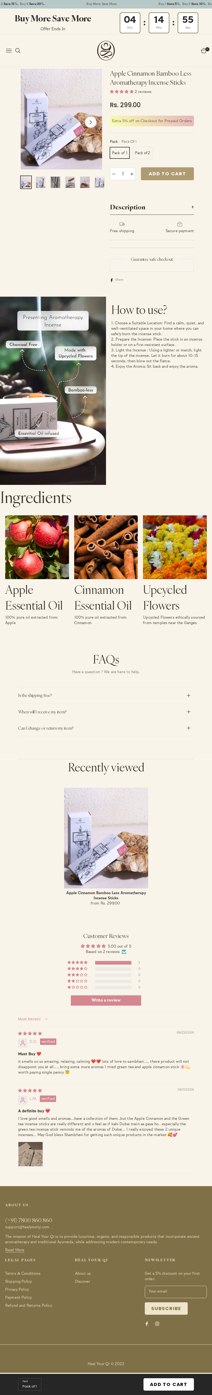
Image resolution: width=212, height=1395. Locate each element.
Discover (82, 1281)
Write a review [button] (106, 1000)
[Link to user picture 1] (30, 1154)
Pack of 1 (119, 153)
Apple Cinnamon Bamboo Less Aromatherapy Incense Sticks (106, 895)
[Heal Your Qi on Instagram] (157, 1323)
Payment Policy (18, 1297)
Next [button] (90, 122)
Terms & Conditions (23, 1273)
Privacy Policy (17, 1289)
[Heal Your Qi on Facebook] (147, 1323)
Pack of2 (142, 153)
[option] (63, 119)
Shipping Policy (18, 1281)
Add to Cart (168, 1384)
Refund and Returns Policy (28, 1305)
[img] (30, 1034)
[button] (122, 92)
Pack (25, 1381)
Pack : (123, 142)
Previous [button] (29, 122)
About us (83, 1273)
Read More (14, 1250)
